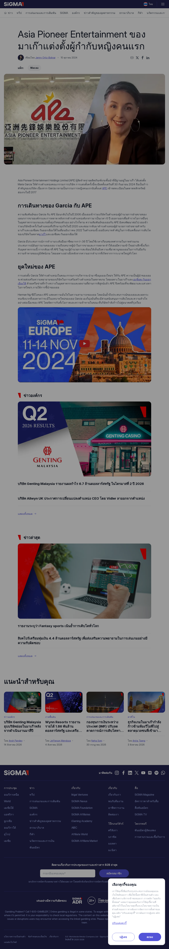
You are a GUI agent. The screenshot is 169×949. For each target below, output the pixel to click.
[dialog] (84, 474)
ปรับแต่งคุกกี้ (119, 923)
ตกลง (150, 937)
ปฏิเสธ (123, 937)
